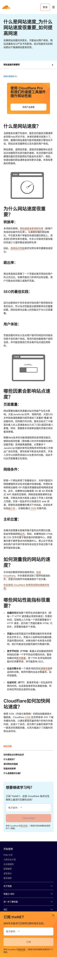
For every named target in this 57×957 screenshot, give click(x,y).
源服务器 (45, 668)
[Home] (6, 7)
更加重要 (21, 658)
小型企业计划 (10, 859)
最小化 (11, 508)
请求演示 (8, 873)
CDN (33, 508)
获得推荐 (8, 868)
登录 (45, 7)
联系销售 (8, 878)
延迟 (22, 533)
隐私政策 (23, 826)
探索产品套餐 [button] (28, 107)
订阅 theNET (28, 818)
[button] (28, 65)
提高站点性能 (18, 248)
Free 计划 (8, 855)
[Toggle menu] (53, 7)
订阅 (28, 941)
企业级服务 (9, 864)
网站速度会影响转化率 (31, 228)
